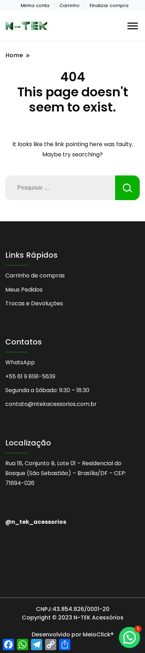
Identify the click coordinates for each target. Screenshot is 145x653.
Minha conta (35, 5)
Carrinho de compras (35, 275)
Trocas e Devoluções (34, 303)
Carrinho (69, 5)
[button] (129, 637)
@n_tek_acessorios (35, 522)
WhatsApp (20, 362)
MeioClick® (98, 634)
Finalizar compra (109, 5)
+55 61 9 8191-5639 (30, 376)
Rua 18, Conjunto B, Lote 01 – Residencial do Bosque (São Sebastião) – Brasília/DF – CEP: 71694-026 (65, 473)
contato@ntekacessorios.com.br (51, 404)
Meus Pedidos (24, 290)
